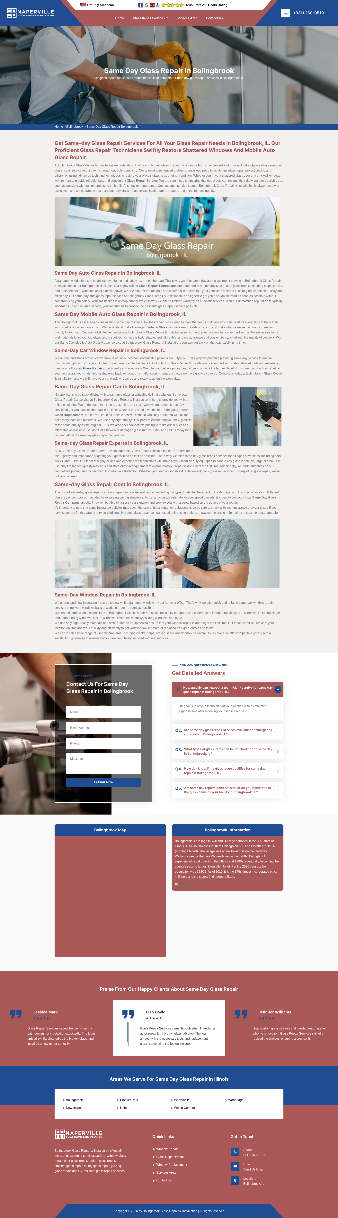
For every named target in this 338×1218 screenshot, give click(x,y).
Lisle (123, 1107)
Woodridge (236, 1100)
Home (119, 18)
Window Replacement (171, 1164)
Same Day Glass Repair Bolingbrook (112, 126)
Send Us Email (253, 1169)
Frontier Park (129, 1100)
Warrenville (182, 1100)
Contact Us (214, 18)
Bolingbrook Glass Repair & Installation (170, 1211)
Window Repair (167, 1149)
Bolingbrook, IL (253, 1183)
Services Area (187, 18)
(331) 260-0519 (309, 13)
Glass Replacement (170, 1157)
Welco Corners (184, 1107)
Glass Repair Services (149, 18)
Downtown (73, 1107)
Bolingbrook (74, 126)
